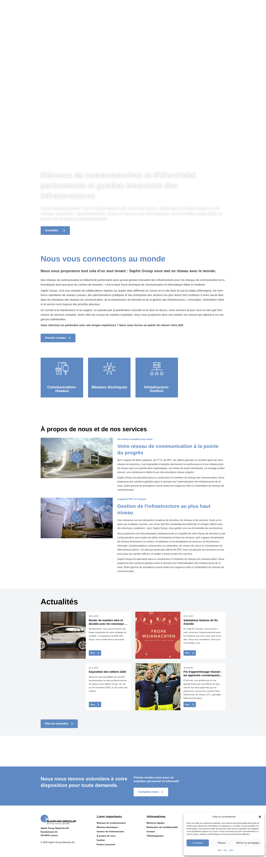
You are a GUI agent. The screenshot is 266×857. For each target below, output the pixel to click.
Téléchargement (155, 836)
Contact (151, 831)
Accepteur (198, 842)
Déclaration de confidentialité (162, 827)
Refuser (222, 842)
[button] (259, 816)
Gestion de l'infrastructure (110, 831)
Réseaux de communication (111, 823)
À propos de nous (106, 836)
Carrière (101, 840)
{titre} (220, 850)
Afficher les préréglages (248, 842)
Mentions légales (156, 823)
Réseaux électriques (107, 827)
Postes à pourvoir (106, 844)
